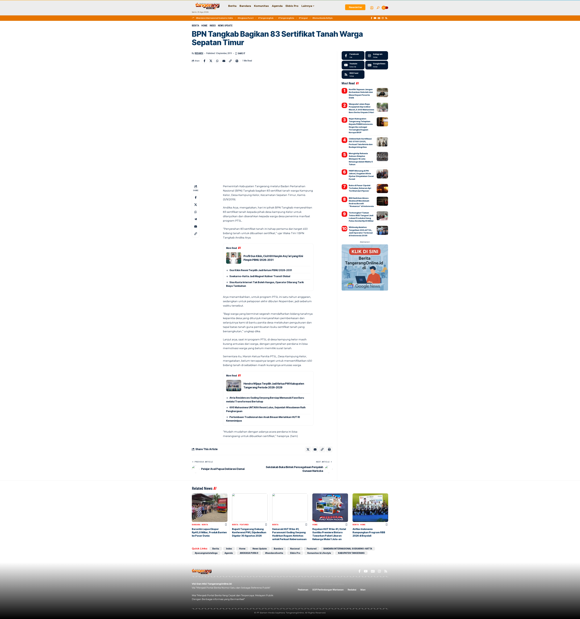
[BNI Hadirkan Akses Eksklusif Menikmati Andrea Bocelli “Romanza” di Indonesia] (382, 201)
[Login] (372, 8)
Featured (244, 524)
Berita (195, 25)
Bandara (196, 524)
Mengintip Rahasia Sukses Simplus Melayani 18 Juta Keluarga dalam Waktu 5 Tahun (361, 159)
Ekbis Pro (295, 553)
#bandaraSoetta (274, 553)
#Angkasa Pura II (245, 18)
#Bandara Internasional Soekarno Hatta (214, 18)
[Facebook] (371, 18)
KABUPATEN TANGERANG (351, 553)
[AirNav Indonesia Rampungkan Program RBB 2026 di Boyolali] (370, 507)
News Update (225, 25)
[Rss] (386, 18)
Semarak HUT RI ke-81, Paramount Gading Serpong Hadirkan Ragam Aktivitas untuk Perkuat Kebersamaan (289, 534)
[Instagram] (382, 18)
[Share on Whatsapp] (217, 61)
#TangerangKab (266, 18)
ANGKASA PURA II (249, 553)
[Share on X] (211, 61)
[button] (378, 7)
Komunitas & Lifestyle (319, 553)
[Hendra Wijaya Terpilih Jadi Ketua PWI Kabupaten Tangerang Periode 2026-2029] (233, 385)
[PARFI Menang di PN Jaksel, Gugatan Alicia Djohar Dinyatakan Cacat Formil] (382, 173)
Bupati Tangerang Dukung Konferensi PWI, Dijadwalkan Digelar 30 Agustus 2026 (249, 532)
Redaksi (199, 53)
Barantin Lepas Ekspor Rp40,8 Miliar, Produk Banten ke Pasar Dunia (209, 532)
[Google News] (379, 18)
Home (204, 25)
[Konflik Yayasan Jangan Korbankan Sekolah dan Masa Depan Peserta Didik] (382, 92)
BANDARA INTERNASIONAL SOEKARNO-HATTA (348, 548)
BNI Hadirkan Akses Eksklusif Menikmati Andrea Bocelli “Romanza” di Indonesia (361, 202)
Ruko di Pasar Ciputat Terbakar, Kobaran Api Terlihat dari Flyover (360, 188)
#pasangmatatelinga (206, 553)
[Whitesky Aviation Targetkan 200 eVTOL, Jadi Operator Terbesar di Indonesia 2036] (382, 230)
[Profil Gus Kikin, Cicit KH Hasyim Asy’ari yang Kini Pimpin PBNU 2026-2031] (233, 258)
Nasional (295, 548)
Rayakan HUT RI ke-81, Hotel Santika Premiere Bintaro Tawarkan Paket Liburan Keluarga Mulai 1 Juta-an (329, 534)
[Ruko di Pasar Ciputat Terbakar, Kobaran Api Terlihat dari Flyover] (382, 188)
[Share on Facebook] (204, 61)
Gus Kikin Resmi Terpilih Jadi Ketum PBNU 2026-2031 (260, 270)
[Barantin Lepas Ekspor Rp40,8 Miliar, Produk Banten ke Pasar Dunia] (209, 507)
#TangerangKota (286, 18)
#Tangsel (303, 18)
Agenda (229, 553)
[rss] (353, 74)
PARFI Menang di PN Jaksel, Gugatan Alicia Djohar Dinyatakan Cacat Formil (361, 175)
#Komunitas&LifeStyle (323, 18)
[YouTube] (375, 18)
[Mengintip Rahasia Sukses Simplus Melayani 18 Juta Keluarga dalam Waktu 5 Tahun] (382, 156)
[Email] (224, 61)
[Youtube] (353, 65)
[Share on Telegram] (195, 219)
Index (213, 25)
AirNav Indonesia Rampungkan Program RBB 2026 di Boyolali (369, 532)
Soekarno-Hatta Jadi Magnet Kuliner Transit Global (259, 276)
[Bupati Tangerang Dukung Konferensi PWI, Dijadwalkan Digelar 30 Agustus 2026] (250, 507)
